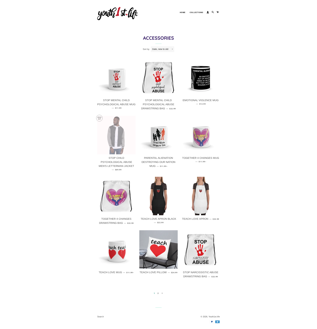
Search (100, 316)
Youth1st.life (214, 316)
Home (182, 12)
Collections (196, 12)
